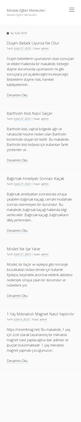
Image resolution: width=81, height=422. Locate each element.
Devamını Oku (17, 95)
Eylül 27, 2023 (22, 48)
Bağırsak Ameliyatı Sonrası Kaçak (35, 178)
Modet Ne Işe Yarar (23, 248)
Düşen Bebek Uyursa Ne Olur (33, 43)
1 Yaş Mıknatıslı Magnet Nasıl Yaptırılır (40, 313)
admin (45, 48)
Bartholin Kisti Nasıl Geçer (29, 113)
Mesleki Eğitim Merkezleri (26, 10)
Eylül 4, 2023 (21, 319)
